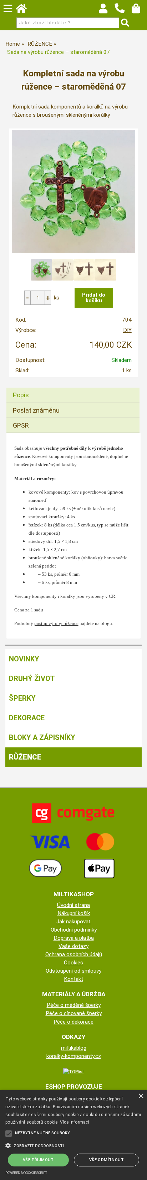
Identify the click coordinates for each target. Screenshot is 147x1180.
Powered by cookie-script (26, 1173)
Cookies (73, 962)
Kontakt (73, 979)
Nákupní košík (73, 913)
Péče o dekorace (73, 1022)
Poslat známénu (36, 410)
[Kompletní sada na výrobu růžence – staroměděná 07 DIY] (73, 191)
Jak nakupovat (73, 921)
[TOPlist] (73, 1071)
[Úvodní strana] (25, 10)
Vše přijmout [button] (38, 1160)
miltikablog (73, 1048)
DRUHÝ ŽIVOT (32, 678)
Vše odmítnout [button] (106, 1160)
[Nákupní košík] (139, 10)
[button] (73, 1145)
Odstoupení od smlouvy (73, 971)
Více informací (74, 1122)
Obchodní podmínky (74, 930)
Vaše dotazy (73, 946)
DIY (127, 330)
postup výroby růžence (56, 623)
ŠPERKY (22, 698)
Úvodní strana (73, 905)
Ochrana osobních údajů (73, 954)
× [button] (140, 1096)
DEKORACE (27, 717)
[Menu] (8, 8)
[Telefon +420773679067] (123, 13)
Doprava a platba (74, 938)
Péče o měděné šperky (74, 1005)
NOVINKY (24, 659)
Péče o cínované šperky (74, 1013)
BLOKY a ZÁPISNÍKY (42, 737)
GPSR (21, 425)
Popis (21, 395)
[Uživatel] (106, 10)
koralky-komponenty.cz (73, 1056)
